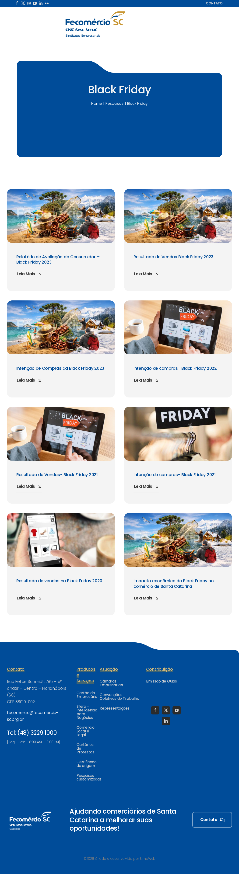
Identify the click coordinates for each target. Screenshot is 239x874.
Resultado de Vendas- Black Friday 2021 (57, 474)
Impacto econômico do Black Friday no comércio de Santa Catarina (174, 583)
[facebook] (17, 3)
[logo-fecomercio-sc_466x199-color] (95, 12)
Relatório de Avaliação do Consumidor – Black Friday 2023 (58, 259)
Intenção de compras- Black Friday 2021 (175, 474)
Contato (214, 3)
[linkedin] (40, 3)
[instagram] (29, 3)
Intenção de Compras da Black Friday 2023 (60, 368)
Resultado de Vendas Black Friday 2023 (173, 257)
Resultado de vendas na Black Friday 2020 (59, 581)
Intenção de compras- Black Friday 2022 (175, 368)
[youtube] (35, 3)
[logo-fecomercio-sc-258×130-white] (30, 811)
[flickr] (47, 3)
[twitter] (23, 3)
